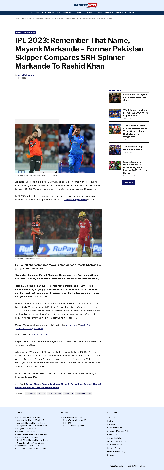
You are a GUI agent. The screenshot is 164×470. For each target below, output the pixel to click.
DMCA (110, 421)
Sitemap (110, 455)
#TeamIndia (71, 325)
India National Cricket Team (29, 417)
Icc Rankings (48, 13)
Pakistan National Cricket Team (30, 437)
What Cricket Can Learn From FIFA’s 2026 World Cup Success (135, 113)
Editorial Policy (113, 448)
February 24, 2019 (39, 334)
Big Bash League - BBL (72, 417)
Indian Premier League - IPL (75, 420)
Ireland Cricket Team (26, 431)
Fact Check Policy (114, 445)
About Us (111, 418)
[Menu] (17, 5)
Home (17, 18)
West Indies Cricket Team (28, 446)
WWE (100, 13)
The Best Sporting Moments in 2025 (133, 148)
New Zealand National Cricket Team (32, 434)
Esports (109, 13)
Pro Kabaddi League (125, 13)
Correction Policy (114, 438)
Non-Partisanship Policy (117, 441)
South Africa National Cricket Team (32, 440)
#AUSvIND (85, 325)
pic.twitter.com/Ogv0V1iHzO (29, 328)
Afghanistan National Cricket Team (32, 420)
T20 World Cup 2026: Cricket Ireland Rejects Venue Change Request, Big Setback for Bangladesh (135, 131)
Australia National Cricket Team (31, 423)
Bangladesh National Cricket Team (32, 426)
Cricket (79, 13)
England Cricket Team (26, 429)
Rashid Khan (68, 394)
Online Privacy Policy (116, 452)
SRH (89, 394)
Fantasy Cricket (64, 13)
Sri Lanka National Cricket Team (31, 443)
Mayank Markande (54, 394)
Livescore (34, 13)
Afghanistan (30, 394)
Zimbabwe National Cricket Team (31, 449)
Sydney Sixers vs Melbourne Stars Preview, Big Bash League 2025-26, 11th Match (135, 167)
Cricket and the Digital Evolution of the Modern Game (135, 97)
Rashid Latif (80, 394)
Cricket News (29, 33)
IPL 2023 (41, 394)
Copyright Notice (114, 428)
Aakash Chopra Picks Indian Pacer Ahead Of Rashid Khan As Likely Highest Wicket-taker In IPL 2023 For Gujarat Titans (58, 385)
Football (90, 13)
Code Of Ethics (113, 435)
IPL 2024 (67, 423)
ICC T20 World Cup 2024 (73, 426)
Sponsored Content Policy (118, 431)
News (24, 18)
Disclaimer (111, 424)
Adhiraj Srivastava (25, 75)
